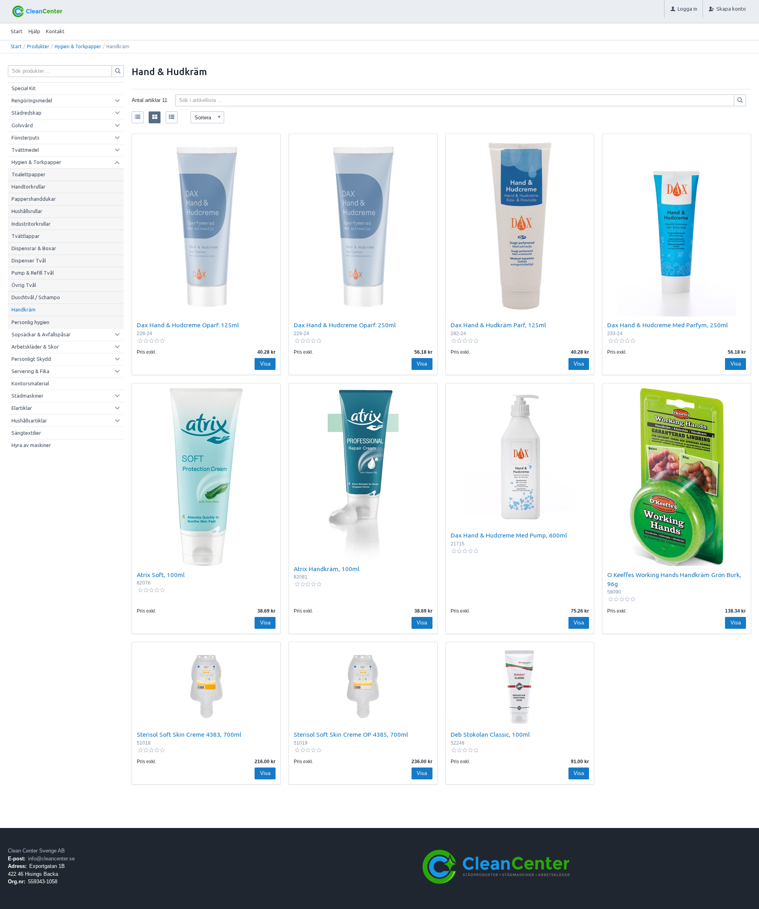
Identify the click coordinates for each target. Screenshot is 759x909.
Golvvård (22, 125)
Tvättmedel (25, 150)
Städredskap (26, 112)
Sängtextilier (26, 433)
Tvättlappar (25, 236)
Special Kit (23, 88)
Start (17, 31)
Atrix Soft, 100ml (161, 574)
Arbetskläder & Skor (35, 346)
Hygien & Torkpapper (78, 46)
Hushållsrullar (26, 211)
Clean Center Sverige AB (36, 851)
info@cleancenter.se (51, 859)
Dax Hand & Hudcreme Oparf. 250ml (345, 324)
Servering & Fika (30, 371)
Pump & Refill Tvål (32, 272)
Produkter (38, 46)
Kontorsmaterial (30, 383)
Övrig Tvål (23, 285)
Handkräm (23, 309)
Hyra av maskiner (31, 445)
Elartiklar (21, 408)
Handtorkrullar (28, 186)
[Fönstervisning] (154, 117)
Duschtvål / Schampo (35, 297)
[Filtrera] (740, 100)
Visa (265, 364)
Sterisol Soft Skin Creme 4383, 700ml (189, 734)
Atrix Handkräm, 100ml (326, 568)
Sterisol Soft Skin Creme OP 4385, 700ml (351, 734)
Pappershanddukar (33, 199)
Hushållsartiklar (29, 420)
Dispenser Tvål (28, 260)
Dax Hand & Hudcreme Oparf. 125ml (188, 324)
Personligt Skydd (31, 359)
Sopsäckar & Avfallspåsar (41, 334)
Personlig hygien (30, 322)
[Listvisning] (137, 117)
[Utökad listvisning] (171, 117)
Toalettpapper (28, 174)
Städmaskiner (27, 395)
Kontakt (55, 31)
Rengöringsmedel (31, 100)
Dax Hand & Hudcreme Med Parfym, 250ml (667, 324)
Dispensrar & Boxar (33, 248)
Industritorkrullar (31, 223)
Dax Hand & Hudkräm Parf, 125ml (498, 324)
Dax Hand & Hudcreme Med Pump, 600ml (509, 535)
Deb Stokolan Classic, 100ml (490, 734)
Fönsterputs (25, 137)
